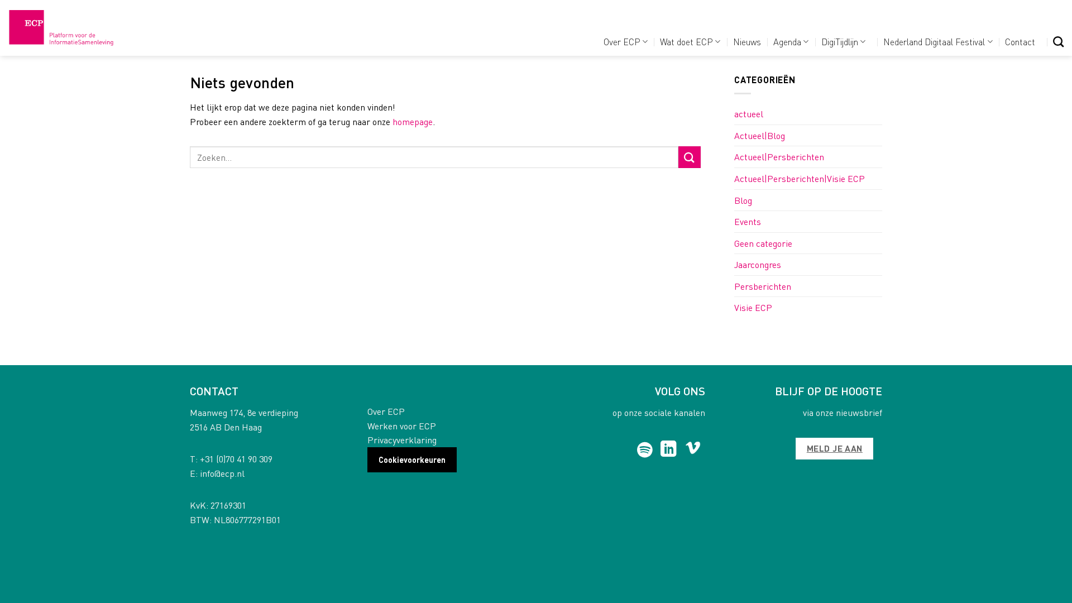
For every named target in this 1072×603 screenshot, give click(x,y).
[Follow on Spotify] (645, 450)
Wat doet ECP (686, 41)
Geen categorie (763, 243)
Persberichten (762, 286)
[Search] (1058, 42)
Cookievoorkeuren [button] (412, 459)
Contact (1020, 41)
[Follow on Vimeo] (693, 450)
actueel (748, 113)
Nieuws (747, 41)
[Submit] (689, 157)
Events (747, 221)
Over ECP (622, 41)
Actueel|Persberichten (779, 156)
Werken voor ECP (401, 426)
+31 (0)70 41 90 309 (236, 459)
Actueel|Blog (759, 135)
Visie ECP (753, 307)
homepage (413, 121)
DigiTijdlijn (839, 41)
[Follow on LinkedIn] (669, 450)
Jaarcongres (757, 264)
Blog (743, 200)
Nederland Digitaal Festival (934, 41)
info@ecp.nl (222, 473)
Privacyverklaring (402, 440)
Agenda (787, 41)
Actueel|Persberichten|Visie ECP (799, 178)
